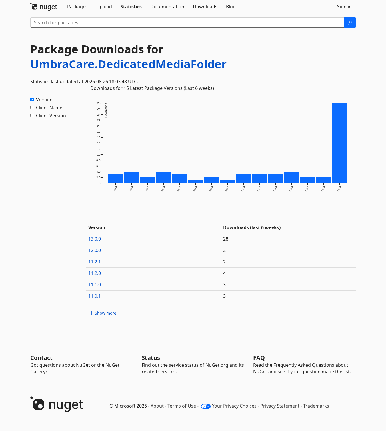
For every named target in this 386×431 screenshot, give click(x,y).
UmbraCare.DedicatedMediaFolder (128, 64)
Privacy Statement (279, 406)
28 (225, 239)
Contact (41, 358)
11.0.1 (94, 296)
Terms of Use (181, 406)
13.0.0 (94, 239)
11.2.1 (94, 262)
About (157, 406)
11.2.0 (94, 273)
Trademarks (316, 406)
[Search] (350, 22)
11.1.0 (94, 284)
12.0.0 (94, 250)
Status (151, 358)
